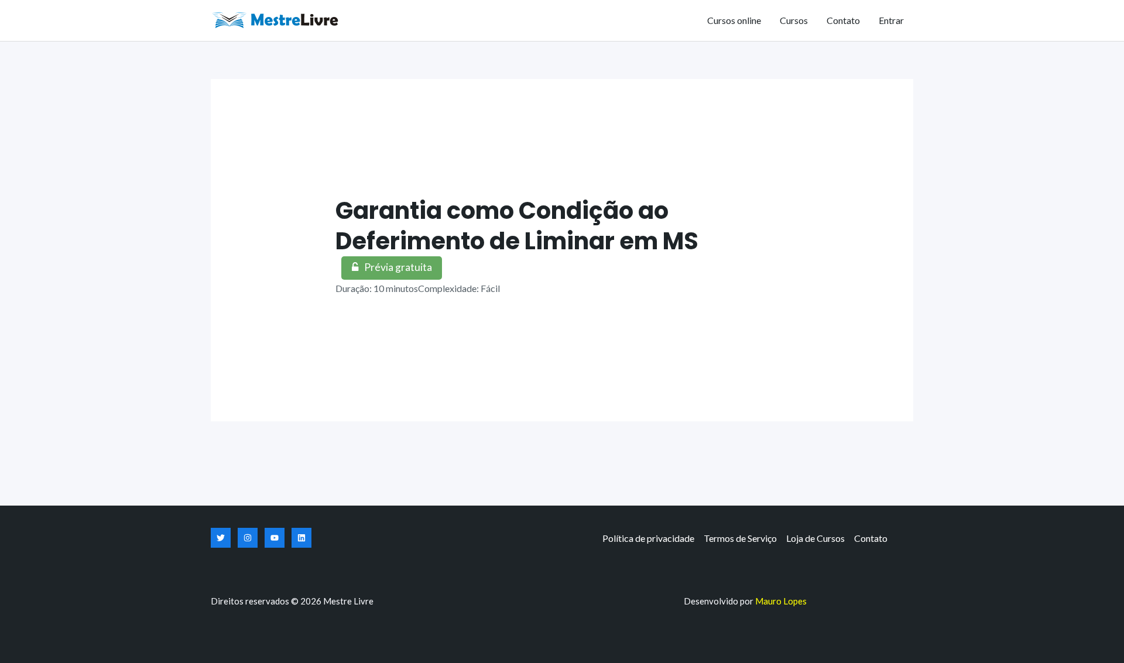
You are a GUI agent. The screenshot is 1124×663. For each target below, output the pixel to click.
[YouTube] (275, 538)
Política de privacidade (648, 538)
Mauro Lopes (781, 601)
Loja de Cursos (815, 538)
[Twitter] (221, 538)
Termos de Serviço (740, 538)
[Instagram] (248, 538)
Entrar (891, 20)
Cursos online (734, 20)
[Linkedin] (301, 538)
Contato (843, 20)
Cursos (794, 20)
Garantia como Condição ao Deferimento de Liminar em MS (516, 225)
